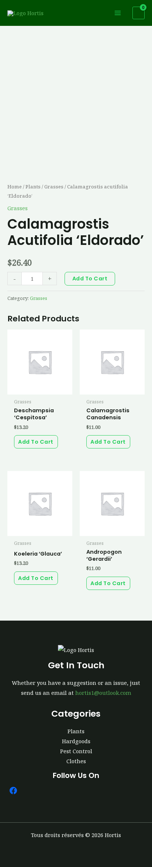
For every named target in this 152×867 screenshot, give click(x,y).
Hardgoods (76, 741)
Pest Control (76, 751)
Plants (33, 186)
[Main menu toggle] (117, 13)
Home (14, 186)
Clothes (76, 761)
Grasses (53, 186)
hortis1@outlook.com (103, 692)
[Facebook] (13, 790)
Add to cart (90, 278)
